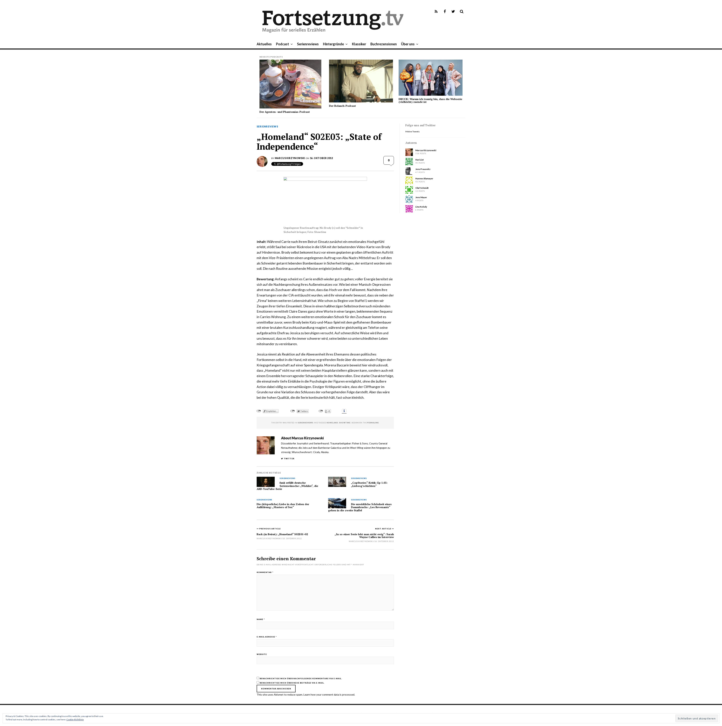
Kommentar (265, 572)
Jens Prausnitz (422, 169)
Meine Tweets (412, 131)
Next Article (383, 528)
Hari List (419, 159)
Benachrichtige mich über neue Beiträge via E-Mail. (292, 683)
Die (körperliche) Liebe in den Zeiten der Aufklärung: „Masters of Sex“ (283, 505)
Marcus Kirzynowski (290, 158)
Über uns (408, 44)
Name (261, 619)
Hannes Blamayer (424, 178)
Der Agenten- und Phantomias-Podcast (284, 112)
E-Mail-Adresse (267, 637)
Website (262, 654)
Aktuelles (264, 44)
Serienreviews (308, 44)
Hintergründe (333, 44)
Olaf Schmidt (422, 187)
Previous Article (270, 528)
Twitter (289, 458)
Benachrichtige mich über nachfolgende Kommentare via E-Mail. (301, 678)
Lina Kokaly (421, 206)
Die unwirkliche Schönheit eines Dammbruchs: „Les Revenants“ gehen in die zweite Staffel (360, 507)
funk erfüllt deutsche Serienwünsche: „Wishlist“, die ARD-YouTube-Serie (287, 486)
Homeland (332, 423)
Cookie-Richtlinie (75, 719)
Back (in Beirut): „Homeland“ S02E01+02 (282, 534)
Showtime (344, 423)
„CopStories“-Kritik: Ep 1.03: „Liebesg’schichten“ (369, 484)
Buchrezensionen (383, 44)
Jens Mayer (421, 197)
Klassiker (359, 44)
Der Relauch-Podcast (342, 106)
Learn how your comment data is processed (328, 694)
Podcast (282, 44)
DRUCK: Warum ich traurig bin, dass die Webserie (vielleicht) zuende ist (430, 100)
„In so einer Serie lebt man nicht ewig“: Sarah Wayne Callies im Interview (364, 535)
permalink (373, 423)
